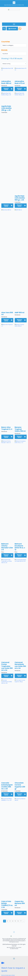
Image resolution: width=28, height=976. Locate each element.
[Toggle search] (4, 28)
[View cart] (24, 28)
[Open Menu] (14, 24)
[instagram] (14, 2)
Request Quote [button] (6, 89)
